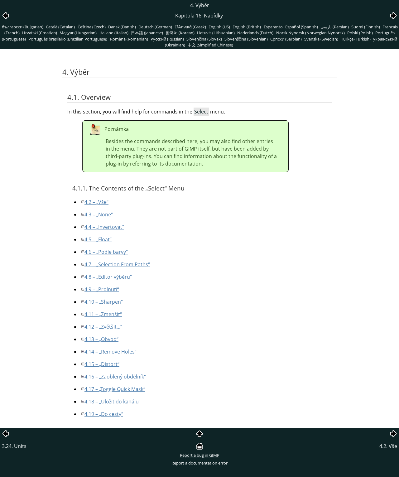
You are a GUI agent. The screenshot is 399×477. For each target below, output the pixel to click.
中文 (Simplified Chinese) (210, 45)
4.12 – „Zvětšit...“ (103, 326)
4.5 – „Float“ (98, 239)
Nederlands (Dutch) (255, 33)
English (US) (219, 27)
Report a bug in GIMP (199, 455)
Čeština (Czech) (92, 27)
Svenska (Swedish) (321, 39)
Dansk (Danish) (122, 27)
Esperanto (273, 27)
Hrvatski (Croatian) (39, 33)
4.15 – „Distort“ (101, 364)
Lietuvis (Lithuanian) (216, 33)
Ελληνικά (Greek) (190, 27)
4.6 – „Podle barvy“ (106, 251)
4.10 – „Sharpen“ (103, 301)
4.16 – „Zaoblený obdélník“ (115, 376)
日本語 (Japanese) (147, 33)
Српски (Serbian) (286, 39)
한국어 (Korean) (180, 33)
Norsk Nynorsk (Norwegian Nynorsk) (310, 33)
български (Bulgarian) (22, 27)
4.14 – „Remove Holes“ (110, 351)
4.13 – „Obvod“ (101, 339)
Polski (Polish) (360, 33)
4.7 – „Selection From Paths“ (117, 264)
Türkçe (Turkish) (356, 39)
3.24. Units (14, 446)
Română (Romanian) (129, 39)
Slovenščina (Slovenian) (246, 39)
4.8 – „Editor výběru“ (108, 276)
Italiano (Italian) (113, 33)
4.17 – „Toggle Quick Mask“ (114, 389)
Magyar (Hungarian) (78, 33)
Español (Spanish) (301, 27)
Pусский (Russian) (167, 39)
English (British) (247, 27)
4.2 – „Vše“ (96, 202)
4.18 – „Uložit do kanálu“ (112, 401)
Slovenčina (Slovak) (204, 39)
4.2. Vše (388, 446)
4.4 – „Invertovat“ (104, 227)
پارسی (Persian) (334, 27)
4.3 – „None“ (98, 214)
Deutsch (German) (155, 27)
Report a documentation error (199, 463)
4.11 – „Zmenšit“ (103, 314)
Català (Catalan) (60, 27)
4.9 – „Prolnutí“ (101, 289)
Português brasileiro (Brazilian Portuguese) (67, 39)
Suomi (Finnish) (365, 27)
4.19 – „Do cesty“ (103, 414)
